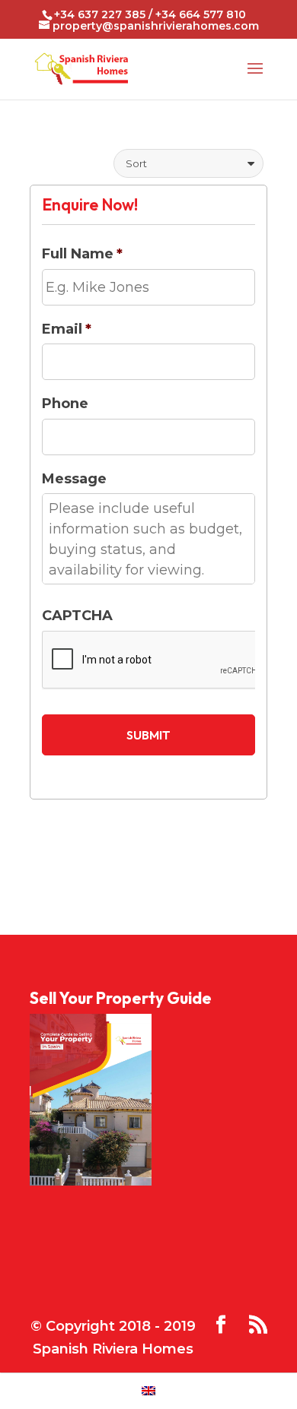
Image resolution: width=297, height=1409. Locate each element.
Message (74, 478)
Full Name (82, 253)
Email (66, 329)
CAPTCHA (77, 615)
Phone (65, 403)
